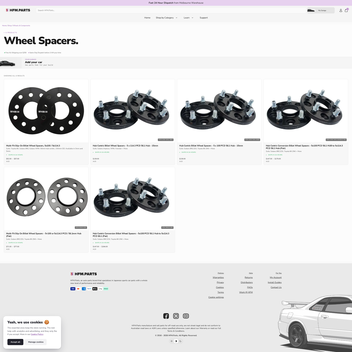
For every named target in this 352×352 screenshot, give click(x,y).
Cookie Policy (37, 334)
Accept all (15, 342)
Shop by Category (165, 17)
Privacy (220, 282)
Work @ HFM (246, 292)
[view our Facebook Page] (166, 316)
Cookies (220, 287)
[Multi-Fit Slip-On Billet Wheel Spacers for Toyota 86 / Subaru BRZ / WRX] (46, 110)
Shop (10, 25)
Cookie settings (216, 297)
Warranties (218, 277)
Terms (221, 292)
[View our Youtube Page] (186, 316)
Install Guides (275, 282)
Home (147, 17)
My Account (276, 277)
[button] (176, 62)
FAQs (250, 287)
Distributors (247, 282)
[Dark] (180, 341)
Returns (249, 277)
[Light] (172, 341)
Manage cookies (35, 342)
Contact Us (276, 287)
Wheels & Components (21, 25)
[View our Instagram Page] (176, 316)
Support (204, 17)
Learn (186, 17)
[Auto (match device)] (176, 341)
